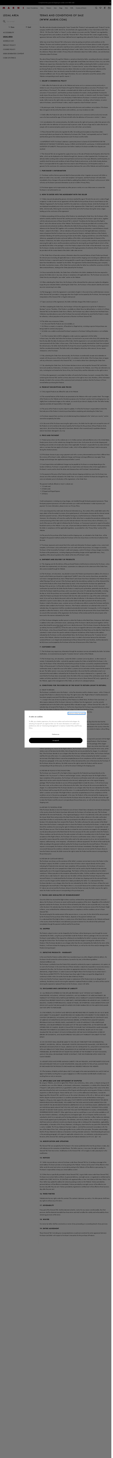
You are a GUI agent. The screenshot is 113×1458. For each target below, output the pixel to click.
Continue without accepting (76, 713)
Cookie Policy (70, 726)
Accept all (56, 740)
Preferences (55, 734)
